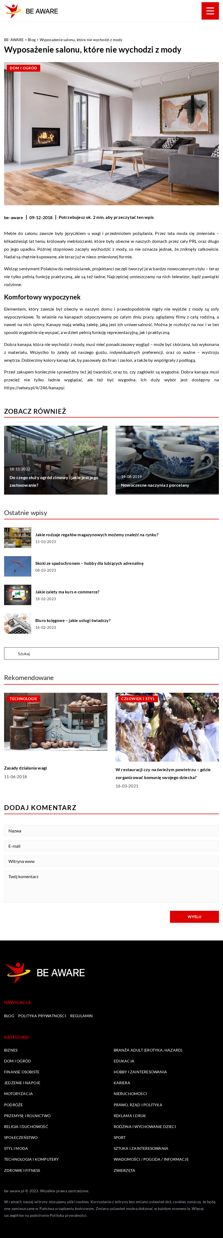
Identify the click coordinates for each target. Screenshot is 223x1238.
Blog (9, 1015)
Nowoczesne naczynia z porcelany (155, 485)
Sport (120, 1137)
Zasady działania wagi (25, 767)
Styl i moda (16, 1148)
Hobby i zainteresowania (140, 1072)
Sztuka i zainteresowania (141, 1148)
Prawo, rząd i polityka (138, 1104)
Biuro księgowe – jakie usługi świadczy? (72, 620)
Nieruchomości (130, 1093)
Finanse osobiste (21, 1072)
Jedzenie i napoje (22, 1082)
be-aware (13, 217)
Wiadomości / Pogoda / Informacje (151, 1159)
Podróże (13, 1104)
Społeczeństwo (21, 1137)
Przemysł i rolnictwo (27, 1115)
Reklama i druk (130, 1115)
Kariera (122, 1082)
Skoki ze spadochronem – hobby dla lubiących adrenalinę (89, 563)
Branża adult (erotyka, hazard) (148, 1050)
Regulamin (81, 1015)
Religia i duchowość (26, 1126)
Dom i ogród (23, 68)
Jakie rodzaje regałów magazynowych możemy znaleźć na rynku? (96, 534)
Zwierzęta (124, 1170)
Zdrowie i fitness (22, 1170)
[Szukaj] (10, 653)
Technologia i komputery (31, 1159)
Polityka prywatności (42, 1015)
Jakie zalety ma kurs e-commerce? (67, 591)
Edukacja (124, 1061)
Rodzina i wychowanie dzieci (145, 1126)
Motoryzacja (18, 1093)
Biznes (10, 1050)
